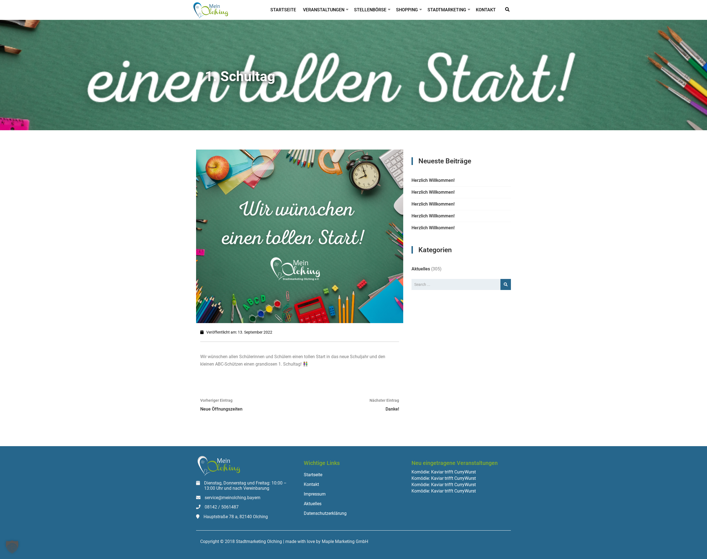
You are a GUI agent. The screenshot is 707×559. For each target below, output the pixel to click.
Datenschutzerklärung (325, 513)
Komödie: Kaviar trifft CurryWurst (443, 472)
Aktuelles (420, 268)
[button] (12, 547)
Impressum (315, 494)
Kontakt (486, 9)
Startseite (283, 9)
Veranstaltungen (323, 9)
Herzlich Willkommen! (433, 180)
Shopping (407, 9)
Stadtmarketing (447, 9)
